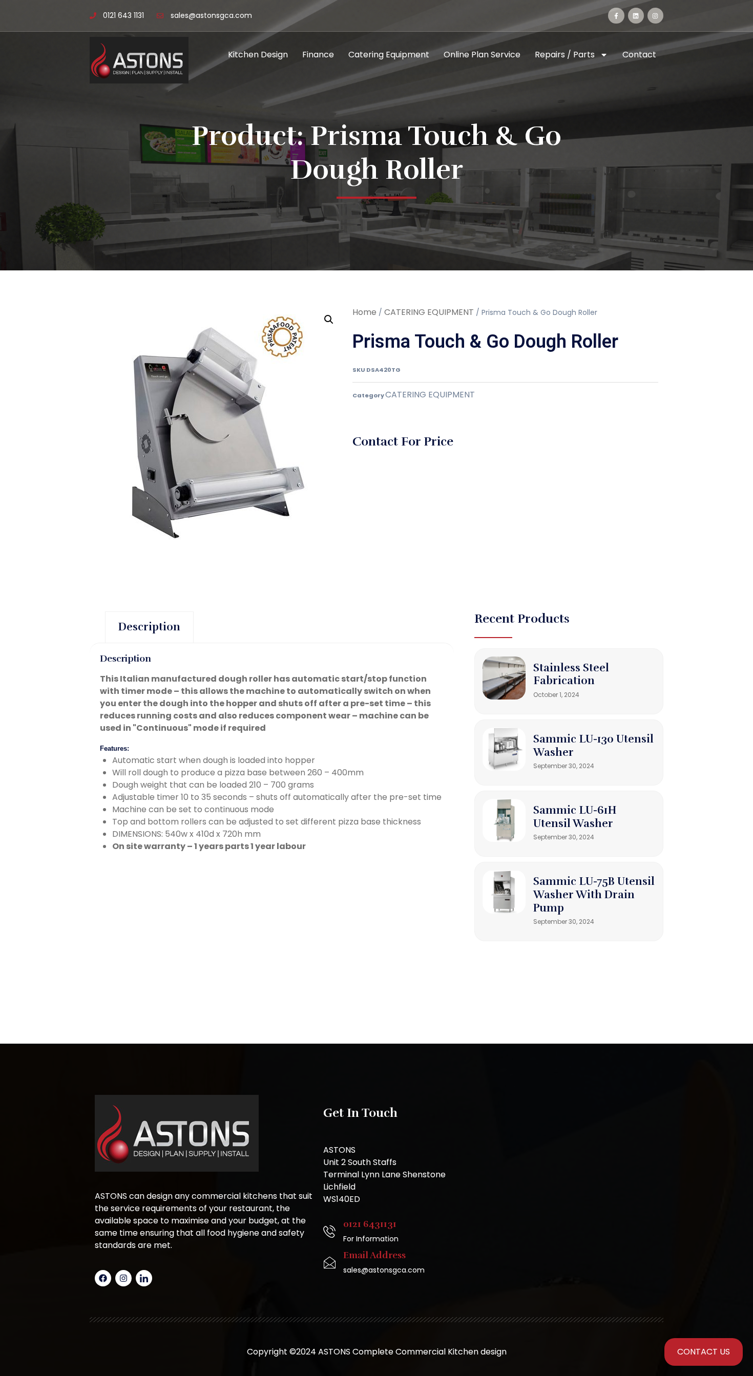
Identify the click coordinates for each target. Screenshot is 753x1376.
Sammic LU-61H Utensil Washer (575, 816)
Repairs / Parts (565, 54)
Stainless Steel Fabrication (571, 674)
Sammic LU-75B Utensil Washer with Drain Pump (594, 894)
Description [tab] (149, 626)
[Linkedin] (636, 16)
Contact (639, 54)
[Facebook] (103, 1278)
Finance (318, 54)
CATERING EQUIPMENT (429, 312)
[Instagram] (655, 16)
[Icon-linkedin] (144, 1278)
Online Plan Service (482, 54)
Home (364, 312)
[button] (329, 319)
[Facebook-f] (616, 16)
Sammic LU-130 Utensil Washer (593, 745)
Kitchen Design (258, 54)
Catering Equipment (388, 54)
